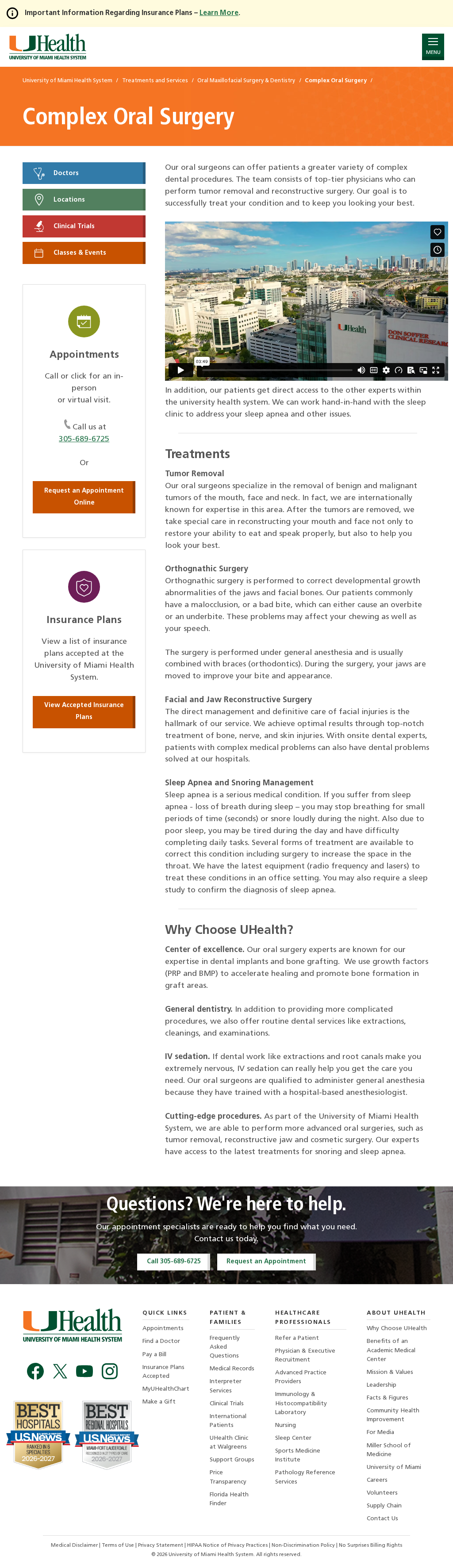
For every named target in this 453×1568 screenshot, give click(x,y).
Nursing (285, 1425)
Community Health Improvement (393, 1415)
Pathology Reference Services (305, 1477)
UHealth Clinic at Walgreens (229, 1442)
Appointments (163, 1328)
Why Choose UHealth (397, 1328)
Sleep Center (293, 1438)
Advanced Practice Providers (300, 1377)
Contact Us (382, 1519)
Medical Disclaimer (75, 1545)
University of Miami (394, 1467)
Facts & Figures (387, 1398)
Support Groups (232, 1460)
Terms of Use (118, 1545)
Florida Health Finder (229, 1499)
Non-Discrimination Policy (303, 1545)
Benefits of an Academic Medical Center (391, 1350)
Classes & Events (79, 253)
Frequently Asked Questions (225, 1347)
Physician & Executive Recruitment (305, 1355)
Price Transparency (228, 1477)
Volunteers (382, 1493)
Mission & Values (390, 1372)
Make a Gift (159, 1402)
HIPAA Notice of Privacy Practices (227, 1545)
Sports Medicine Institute (297, 1455)
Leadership (381, 1385)
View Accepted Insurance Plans (84, 711)
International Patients (228, 1421)
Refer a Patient (297, 1338)
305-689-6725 (84, 439)
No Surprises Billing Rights (370, 1545)
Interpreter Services (226, 1386)
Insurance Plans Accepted (163, 1372)
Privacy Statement (161, 1545)
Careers (377, 1480)
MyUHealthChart (165, 1389)
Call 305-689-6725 (174, 1261)
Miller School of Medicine (389, 1450)
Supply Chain (384, 1506)
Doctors (65, 173)
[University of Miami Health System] (47, 47)
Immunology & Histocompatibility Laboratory (301, 1403)
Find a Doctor (161, 1341)
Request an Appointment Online (84, 497)
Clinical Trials (73, 226)
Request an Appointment (266, 1261)
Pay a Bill (154, 1355)
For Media (380, 1432)
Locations (68, 199)
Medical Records (232, 1369)
